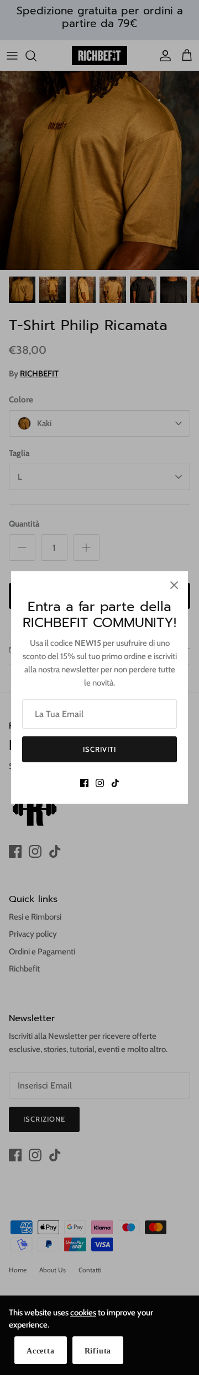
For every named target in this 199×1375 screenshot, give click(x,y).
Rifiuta (98, 1351)
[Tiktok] (115, 783)
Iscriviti (99, 749)
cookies (83, 1313)
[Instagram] (100, 783)
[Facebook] (84, 783)
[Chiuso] (174, 585)
